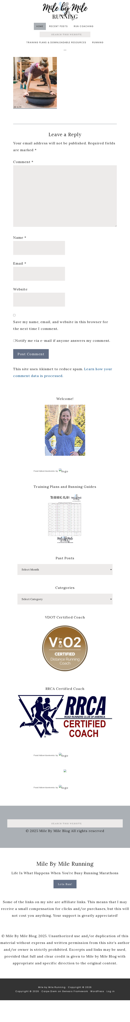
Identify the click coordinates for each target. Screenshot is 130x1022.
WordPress (97, 991)
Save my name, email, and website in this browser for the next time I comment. (60, 325)
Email (19, 263)
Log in (111, 991)
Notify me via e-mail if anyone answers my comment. (62, 340)
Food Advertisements (44, 471)
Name (19, 237)
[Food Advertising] (65, 771)
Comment (23, 162)
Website (20, 289)
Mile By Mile (65, 11)
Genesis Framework (75, 991)
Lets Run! (65, 884)
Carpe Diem (49, 991)
